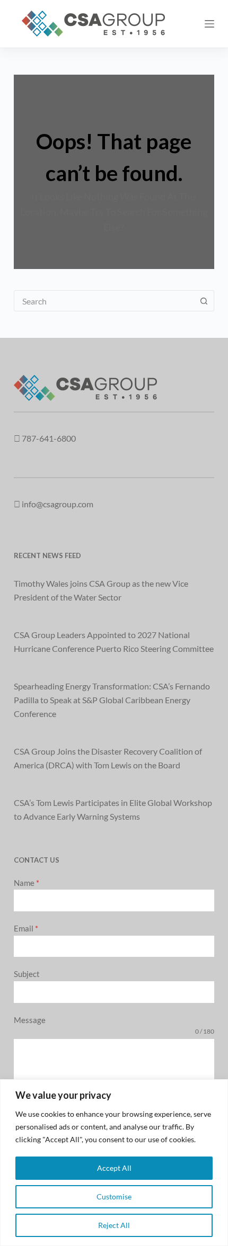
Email (26, 928)
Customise (114, 1196)
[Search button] (204, 301)
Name (26, 883)
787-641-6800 (49, 438)
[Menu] (209, 24)
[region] (114, 1162)
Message (30, 1020)
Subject (27, 974)
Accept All (114, 1167)
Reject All (114, 1225)
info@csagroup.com (57, 504)
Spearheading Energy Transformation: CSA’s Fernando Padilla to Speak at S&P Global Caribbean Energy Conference (112, 700)
